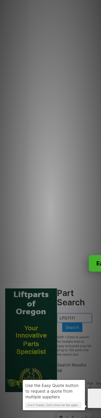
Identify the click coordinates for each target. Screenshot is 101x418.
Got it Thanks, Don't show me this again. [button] (53, 405)
